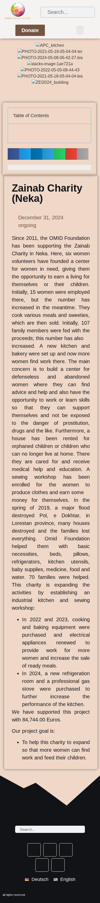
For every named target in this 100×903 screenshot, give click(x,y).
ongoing (27, 225)
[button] (80, 30)
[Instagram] (42, 865)
